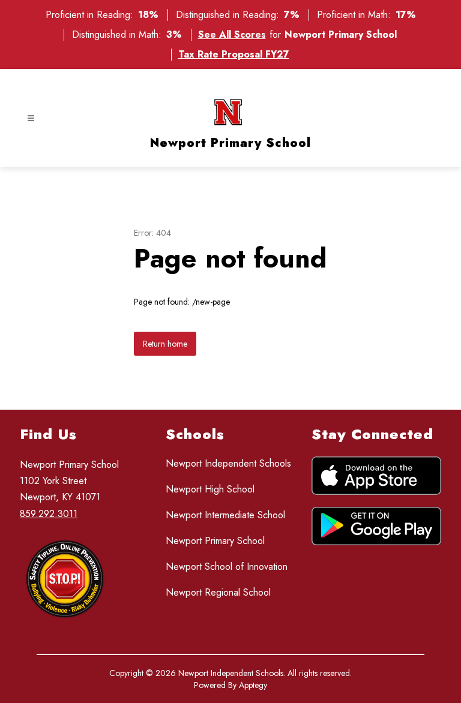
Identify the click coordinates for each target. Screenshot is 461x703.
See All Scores (232, 34)
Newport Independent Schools (228, 463)
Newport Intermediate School (225, 515)
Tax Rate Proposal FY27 (233, 54)
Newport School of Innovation (227, 566)
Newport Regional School (218, 592)
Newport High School (210, 489)
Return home (165, 344)
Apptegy (253, 685)
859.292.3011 (48, 514)
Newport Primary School (215, 541)
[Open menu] (31, 118)
